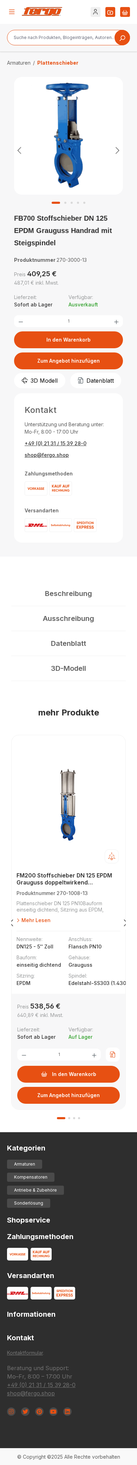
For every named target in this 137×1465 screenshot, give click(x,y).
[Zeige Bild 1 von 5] (56, 203)
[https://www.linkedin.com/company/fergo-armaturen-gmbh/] (67, 1411)
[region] (68, 150)
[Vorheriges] (19, 150)
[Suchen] (122, 37)
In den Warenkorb (68, 340)
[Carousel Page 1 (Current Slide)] (61, 1118)
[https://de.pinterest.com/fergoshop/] (39, 1411)
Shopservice (28, 1220)
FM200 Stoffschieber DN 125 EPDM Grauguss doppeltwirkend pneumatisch (64, 879)
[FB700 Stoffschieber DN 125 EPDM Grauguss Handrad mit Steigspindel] (68, 136)
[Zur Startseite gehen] (42, 11)
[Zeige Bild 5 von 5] (84, 203)
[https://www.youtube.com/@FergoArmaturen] (53, 1411)
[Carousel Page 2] (69, 1118)
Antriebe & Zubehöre (35, 1190)
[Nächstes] (117, 150)
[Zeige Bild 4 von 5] (78, 203)
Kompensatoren (30, 1177)
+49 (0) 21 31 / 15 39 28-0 (55, 443)
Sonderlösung (28, 1203)
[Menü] (12, 12)
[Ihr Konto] (95, 12)
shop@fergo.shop (47, 455)
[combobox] (68, 37)
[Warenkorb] (125, 12)
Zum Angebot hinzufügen (68, 361)
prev (11, 924)
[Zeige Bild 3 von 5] (72, 203)
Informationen (31, 1314)
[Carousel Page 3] (74, 1118)
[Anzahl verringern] (20, 321)
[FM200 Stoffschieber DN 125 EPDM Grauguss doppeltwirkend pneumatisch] (68, 805)
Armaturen (24, 1164)
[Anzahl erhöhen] (116, 321)
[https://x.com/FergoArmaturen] (25, 1411)
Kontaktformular (25, 1353)
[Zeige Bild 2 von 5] (65, 203)
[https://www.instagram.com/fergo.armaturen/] (11, 1411)
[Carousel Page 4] (79, 1118)
